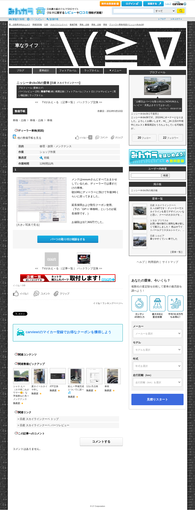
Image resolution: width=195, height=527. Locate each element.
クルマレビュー (104, 91)
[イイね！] (80, 137)
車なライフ (27, 45)
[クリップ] (117, 137)
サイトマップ (170, 261)
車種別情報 (37, 24)
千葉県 (153, 113)
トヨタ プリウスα (159, 220)
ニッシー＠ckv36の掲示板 (144, 190)
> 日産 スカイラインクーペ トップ (38, 418)
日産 (46, 24)
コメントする (101, 441)
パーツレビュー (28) (28, 91)
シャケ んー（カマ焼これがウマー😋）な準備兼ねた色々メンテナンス (21, 392)
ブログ (20, 70)
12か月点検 (92, 386)
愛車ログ (38, 88)
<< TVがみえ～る (47, 102)
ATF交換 (54, 386)
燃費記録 (59, 91)
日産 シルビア (157, 235)
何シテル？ (164, 108)
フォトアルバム (68, 70)
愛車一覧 (176, 252)
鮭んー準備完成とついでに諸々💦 (76, 389)
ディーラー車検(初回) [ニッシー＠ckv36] (126, 24)
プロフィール (25, 88)
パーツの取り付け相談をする (67, 239)
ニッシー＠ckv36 (140, 113)
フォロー (144, 137)
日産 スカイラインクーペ (65, 82)
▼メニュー (115, 70)
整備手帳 (73, 24)
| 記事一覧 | (68, 102)
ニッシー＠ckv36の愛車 (33, 82)
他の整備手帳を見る (29, 137)
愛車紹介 (44, 70)
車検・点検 (84, 24)
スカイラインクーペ (58, 24)
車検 (105, 24)
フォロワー (170, 137)
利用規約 (153, 261)
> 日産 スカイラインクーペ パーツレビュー (43, 425)
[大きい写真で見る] (28, 224)
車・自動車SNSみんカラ (19, 24)
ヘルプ (168, 3)
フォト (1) (89, 91)
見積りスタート (157, 399)
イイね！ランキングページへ (108, 303)
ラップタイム (91, 70)
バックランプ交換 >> (89, 102)
